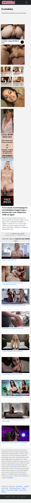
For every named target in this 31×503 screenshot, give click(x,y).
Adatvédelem (23, 496)
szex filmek (22, 474)
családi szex (8, 459)
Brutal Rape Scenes (14, 488)
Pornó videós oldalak (12, 490)
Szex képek (19, 486)
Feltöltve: (6, 235)
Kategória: (9, 233)
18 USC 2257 (13, 496)
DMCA (18, 496)
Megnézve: (20, 235)
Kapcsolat (7, 496)
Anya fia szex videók (18, 233)
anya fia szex (24, 452)
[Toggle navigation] (26, 2)
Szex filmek (23, 490)
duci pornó (14, 466)
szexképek (10, 477)
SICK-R (4, 492)
